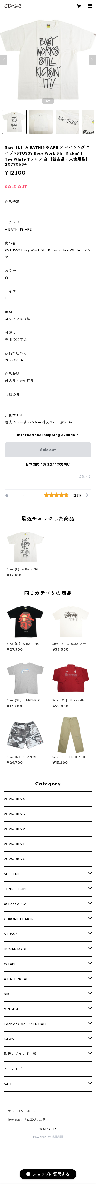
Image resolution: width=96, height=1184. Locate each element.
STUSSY (10, 934)
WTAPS (10, 964)
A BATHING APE (17, 979)
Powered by (42, 1137)
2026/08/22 (14, 829)
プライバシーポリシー (23, 1111)
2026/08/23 (14, 814)
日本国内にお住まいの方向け (48, 464)
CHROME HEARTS (18, 919)
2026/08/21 (14, 844)
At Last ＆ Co (15, 904)
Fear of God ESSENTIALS (26, 1024)
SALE (8, 1084)
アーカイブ (13, 1069)
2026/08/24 (14, 799)
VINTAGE (11, 1009)
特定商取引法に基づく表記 (27, 1120)
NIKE (8, 994)
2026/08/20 (15, 859)
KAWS (9, 1039)
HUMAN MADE (16, 949)
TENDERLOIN (15, 889)
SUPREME (12, 874)
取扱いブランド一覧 (20, 1054)
